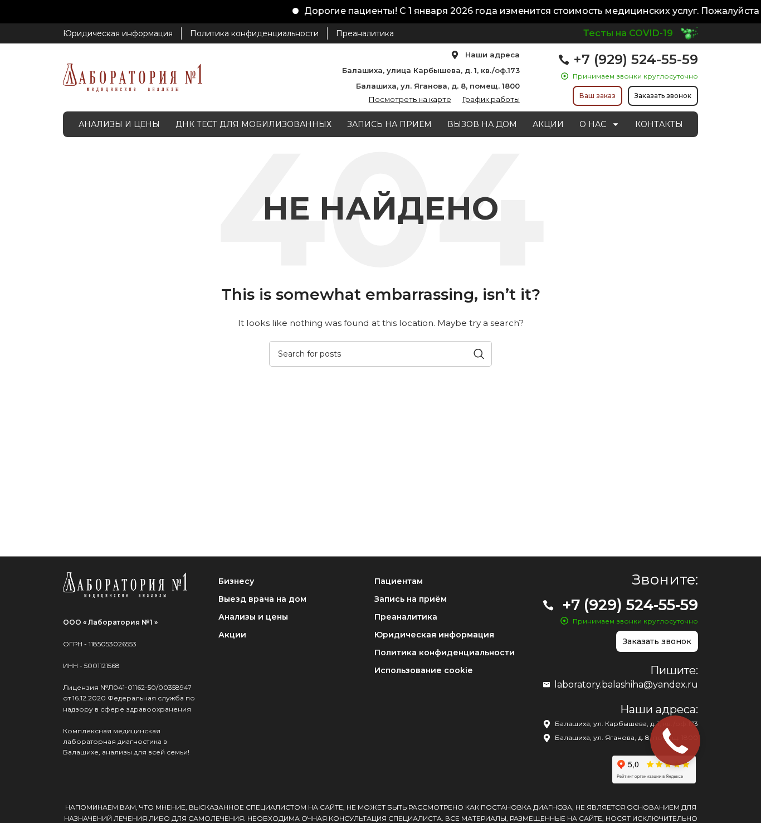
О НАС (592, 124)
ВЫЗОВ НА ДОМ (482, 124)
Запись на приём (410, 599)
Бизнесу (236, 581)
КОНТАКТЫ (659, 124)
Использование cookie (423, 670)
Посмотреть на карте (410, 99)
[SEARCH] (479, 354)
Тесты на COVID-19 (628, 33)
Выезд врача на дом (262, 599)
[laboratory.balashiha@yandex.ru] (546, 685)
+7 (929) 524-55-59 (635, 59)
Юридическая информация (434, 635)
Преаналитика (405, 617)
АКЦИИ (548, 124)
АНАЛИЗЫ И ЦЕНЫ (119, 124)
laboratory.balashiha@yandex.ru (626, 684)
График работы (491, 99)
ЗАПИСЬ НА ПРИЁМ (389, 124)
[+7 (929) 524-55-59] (563, 59)
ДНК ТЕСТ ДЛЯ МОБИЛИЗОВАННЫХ (253, 124)
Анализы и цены (253, 617)
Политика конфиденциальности (444, 652)
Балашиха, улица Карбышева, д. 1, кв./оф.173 (431, 70)
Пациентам (398, 581)
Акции (232, 635)
